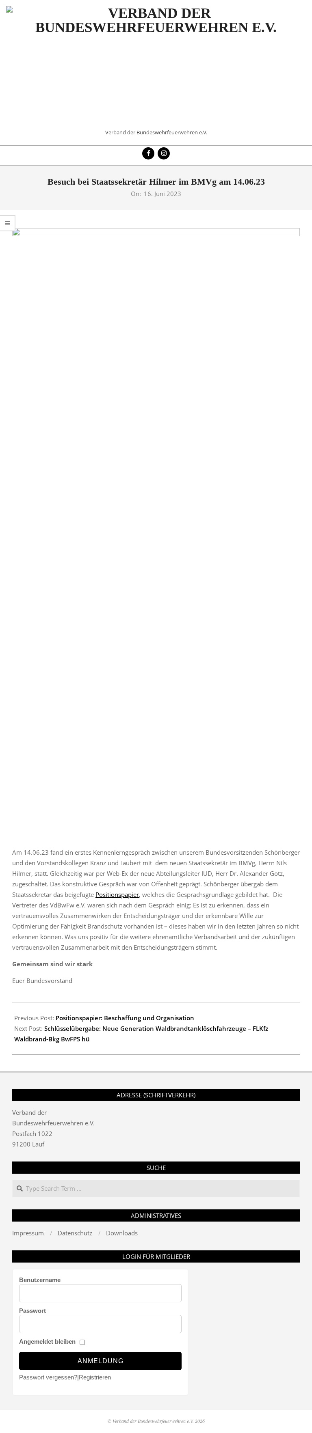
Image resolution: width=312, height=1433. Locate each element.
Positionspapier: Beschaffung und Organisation (125, 1018)
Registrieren (95, 1377)
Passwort (32, 1310)
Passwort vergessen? (48, 1377)
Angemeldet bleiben (47, 1341)
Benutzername (40, 1279)
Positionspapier (117, 894)
